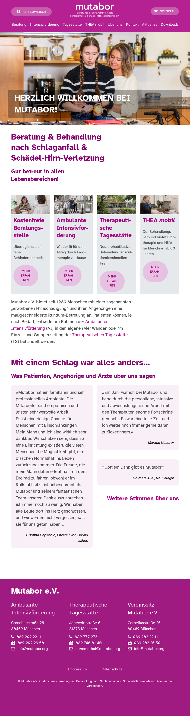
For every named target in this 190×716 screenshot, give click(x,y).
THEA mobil (94, 24)
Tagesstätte (72, 24)
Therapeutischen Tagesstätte (100, 335)
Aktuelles (149, 24)
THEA (159, 220)
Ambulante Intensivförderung (72, 228)
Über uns (115, 24)
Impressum (77, 669)
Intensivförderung (44, 24)
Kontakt (132, 24)
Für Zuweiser (34, 12)
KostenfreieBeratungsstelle (28, 228)
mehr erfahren (26, 275)
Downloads (170, 24)
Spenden (167, 11)
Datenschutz (112, 669)
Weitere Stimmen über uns (143, 498)
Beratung (19, 24)
